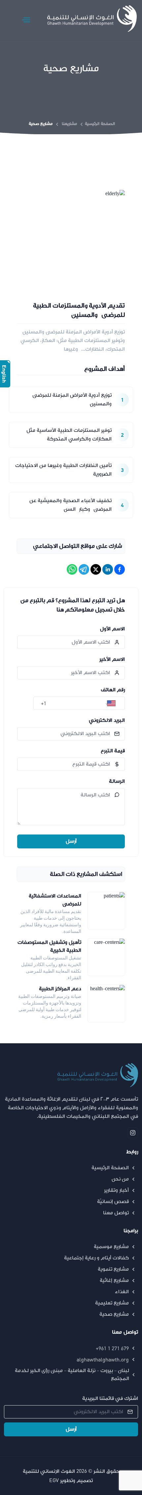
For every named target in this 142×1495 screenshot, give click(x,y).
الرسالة (117, 781)
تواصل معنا (116, 1213)
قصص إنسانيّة (113, 1201)
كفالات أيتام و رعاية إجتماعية (96, 1258)
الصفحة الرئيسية (100, 123)
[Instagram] (132, 1132)
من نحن (120, 1179)
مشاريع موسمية (111, 1246)
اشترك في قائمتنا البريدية (110, 1398)
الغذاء (122, 1291)
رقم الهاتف (113, 690)
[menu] (26, 20)
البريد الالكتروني (107, 720)
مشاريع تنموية (113, 1269)
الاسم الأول (112, 629)
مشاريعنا (69, 123)
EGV (54, 1480)
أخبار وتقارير (116, 1190)
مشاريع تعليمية (112, 1303)
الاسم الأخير (112, 659)
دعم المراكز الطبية (60, 989)
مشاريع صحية (41, 123)
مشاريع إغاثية (114, 1280)
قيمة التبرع (113, 751)
